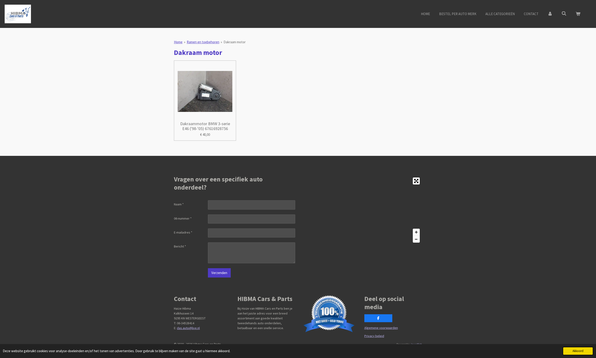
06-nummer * (183, 218)
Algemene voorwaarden (381, 328)
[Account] (550, 14)
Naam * (179, 204)
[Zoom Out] (416, 239)
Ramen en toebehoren (203, 42)
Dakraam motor (235, 42)
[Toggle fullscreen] (416, 180)
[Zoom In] (416, 232)
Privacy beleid (374, 336)
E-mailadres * (183, 232)
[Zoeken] (564, 13)
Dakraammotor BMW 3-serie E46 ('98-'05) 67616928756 (205, 126)
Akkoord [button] (577, 351)
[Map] (361, 210)
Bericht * (180, 246)
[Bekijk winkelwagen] (578, 14)
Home (178, 42)
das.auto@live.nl (188, 328)
